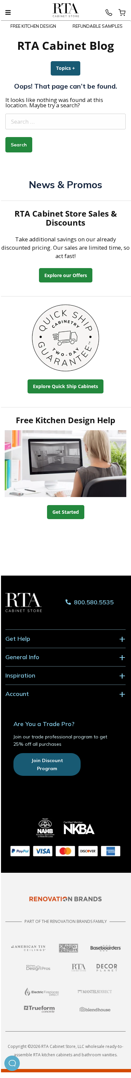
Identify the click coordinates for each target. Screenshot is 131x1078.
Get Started (65, 512)
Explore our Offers (65, 275)
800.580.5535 (93, 602)
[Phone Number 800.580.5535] (109, 15)
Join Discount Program (47, 764)
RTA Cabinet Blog (65, 45)
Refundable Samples (98, 26)
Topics (68, 68)
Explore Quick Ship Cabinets (65, 386)
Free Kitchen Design (33, 26)
